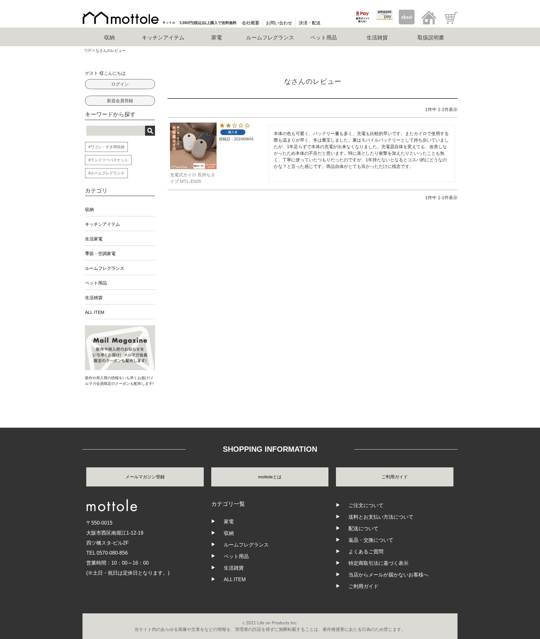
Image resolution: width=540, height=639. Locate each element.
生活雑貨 (93, 297)
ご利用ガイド (395, 476)
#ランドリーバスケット (108, 160)
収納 (89, 209)
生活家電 (93, 238)
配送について (363, 528)
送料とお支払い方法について (380, 517)
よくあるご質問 (365, 551)
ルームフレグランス (104, 268)
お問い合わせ (279, 22)
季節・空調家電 (100, 253)
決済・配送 (310, 22)
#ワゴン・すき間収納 (106, 147)
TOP (88, 50)
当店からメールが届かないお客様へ (388, 574)
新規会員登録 (120, 100)
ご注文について (365, 505)
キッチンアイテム (102, 224)
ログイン (120, 84)
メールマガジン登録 (145, 476)
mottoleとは (270, 476)
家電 (229, 521)
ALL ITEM (94, 312)
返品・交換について (370, 540)
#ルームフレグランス (106, 173)
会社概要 (250, 22)
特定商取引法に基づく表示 (378, 563)
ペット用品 (96, 282)
